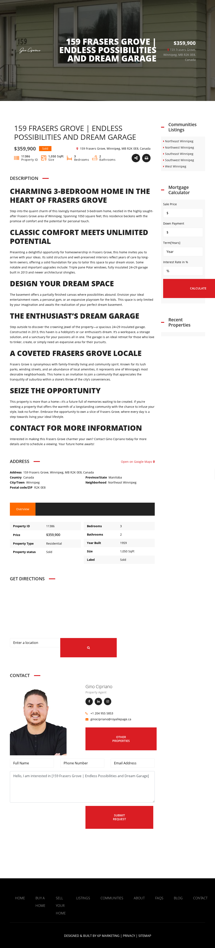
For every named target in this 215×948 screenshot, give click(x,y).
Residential (54, 543)
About (139, 898)
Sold (49, 552)
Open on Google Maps (137, 462)
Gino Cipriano (98, 686)
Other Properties (121, 739)
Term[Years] (171, 243)
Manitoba (115, 477)
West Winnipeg (175, 166)
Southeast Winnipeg (178, 154)
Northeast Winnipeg (122, 482)
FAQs (159, 898)
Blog (178, 898)
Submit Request (119, 817)
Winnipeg (33, 482)
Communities (112, 898)
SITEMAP (144, 936)
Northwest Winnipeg (179, 147)
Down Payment (173, 223)
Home (20, 898)
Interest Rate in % (175, 262)
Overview (22, 509)
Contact (200, 898)
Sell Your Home (61, 905)
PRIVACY (129, 936)
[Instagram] (107, 701)
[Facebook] (89, 701)
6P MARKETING (108, 936)
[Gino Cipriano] (38, 719)
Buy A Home (40, 902)
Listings (83, 898)
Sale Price (170, 204)
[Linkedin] (98, 701)
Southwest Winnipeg (179, 160)
